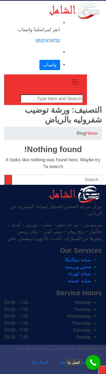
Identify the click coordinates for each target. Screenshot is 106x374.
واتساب (50, 65)
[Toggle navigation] (75, 82)
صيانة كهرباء (79, 273)
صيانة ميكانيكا (78, 260)
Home (92, 133)
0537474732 (48, 40)
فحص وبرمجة (78, 267)
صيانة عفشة (79, 280)
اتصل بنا (40, 362)
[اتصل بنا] (93, 362)
